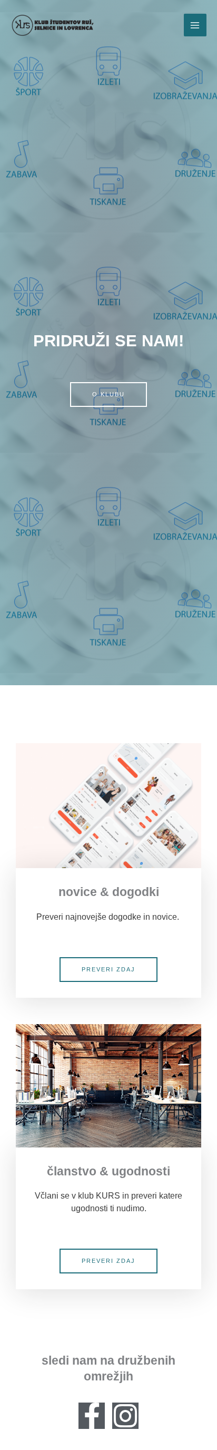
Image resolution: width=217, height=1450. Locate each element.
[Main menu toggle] (195, 25)
